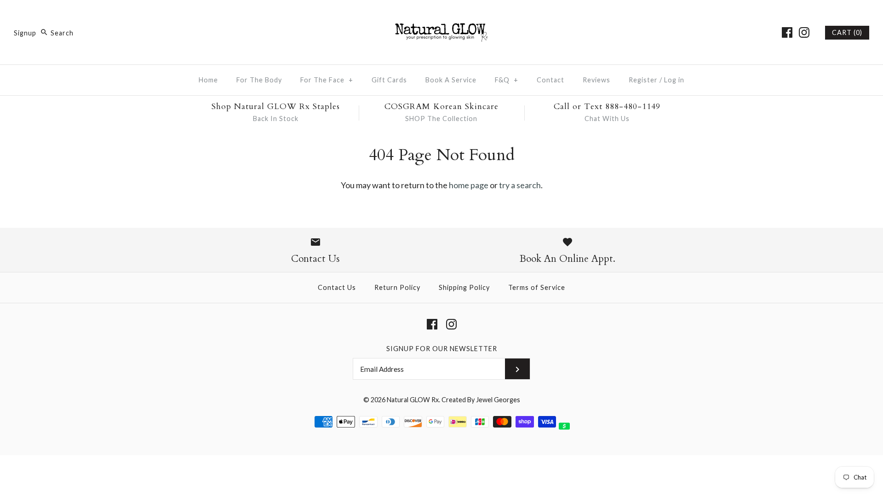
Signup (25, 33)
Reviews (596, 80)
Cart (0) (847, 32)
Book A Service (450, 80)
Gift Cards (389, 80)
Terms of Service (536, 287)
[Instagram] (804, 32)
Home (208, 80)
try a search (520, 185)
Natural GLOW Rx (413, 400)
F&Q (506, 80)
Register (643, 80)
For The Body (259, 80)
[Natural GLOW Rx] (441, 16)
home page (468, 185)
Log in (674, 80)
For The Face (326, 80)
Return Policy (397, 287)
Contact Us (337, 287)
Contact (550, 80)
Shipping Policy (464, 287)
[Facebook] (787, 32)
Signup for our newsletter (441, 349)
